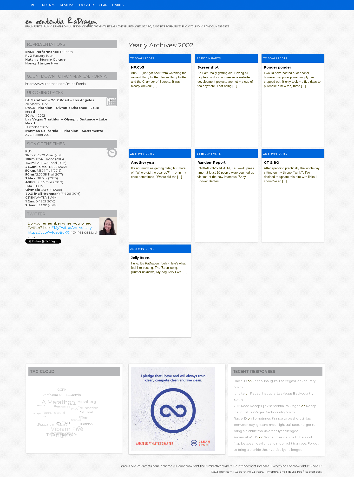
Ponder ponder (277, 67)
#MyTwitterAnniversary (72, 228)
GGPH (64, 390)
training (61, 437)
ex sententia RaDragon (61, 21)
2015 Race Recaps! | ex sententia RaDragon (267, 406)
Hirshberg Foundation (89, 406)
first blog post (312, 471)
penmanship (65, 404)
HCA (43, 418)
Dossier (86, 5)
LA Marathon (58, 399)
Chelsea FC (72, 408)
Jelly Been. (140, 258)
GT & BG (271, 162)
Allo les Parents (141, 466)
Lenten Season (41, 424)
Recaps (48, 5)
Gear (103, 5)
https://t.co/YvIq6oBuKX (48, 232)
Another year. (143, 162)
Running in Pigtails (52, 421)
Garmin (76, 397)
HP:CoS (137, 67)
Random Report (211, 162)
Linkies (118, 5)
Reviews (67, 5)
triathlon (74, 429)
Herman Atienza (75, 423)
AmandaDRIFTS (246, 437)
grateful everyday (54, 393)
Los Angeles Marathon (58, 433)
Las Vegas (37, 411)
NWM (78, 429)
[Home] (32, 5)
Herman (60, 425)
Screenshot (207, 67)
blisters (56, 409)
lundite (239, 393)
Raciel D (240, 381)
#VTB (55, 396)
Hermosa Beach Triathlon (85, 421)
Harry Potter (41, 405)
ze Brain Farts (142, 58)
